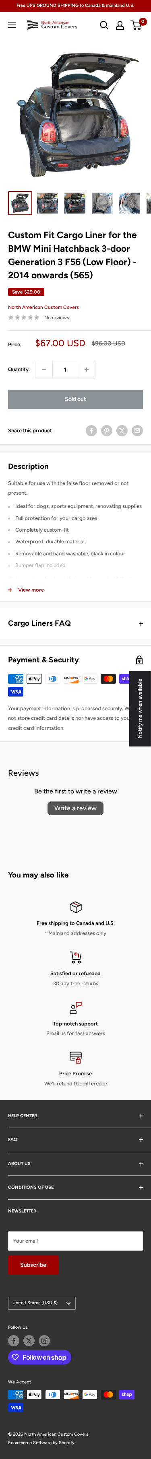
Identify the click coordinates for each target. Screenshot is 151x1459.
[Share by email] (137, 430)
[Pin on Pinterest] (106, 430)
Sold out (75, 399)
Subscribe (33, 1265)
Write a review (75, 808)
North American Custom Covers (43, 307)
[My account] (120, 25)
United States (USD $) (35, 1302)
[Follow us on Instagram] (44, 1340)
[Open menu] (12, 25)
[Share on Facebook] (91, 430)
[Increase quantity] (86, 369)
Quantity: (19, 369)
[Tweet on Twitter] (122, 430)
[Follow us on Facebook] (13, 1340)
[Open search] (104, 25)
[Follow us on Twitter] (29, 1340)
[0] (136, 25)
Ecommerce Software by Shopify (41, 1442)
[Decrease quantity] (43, 369)
